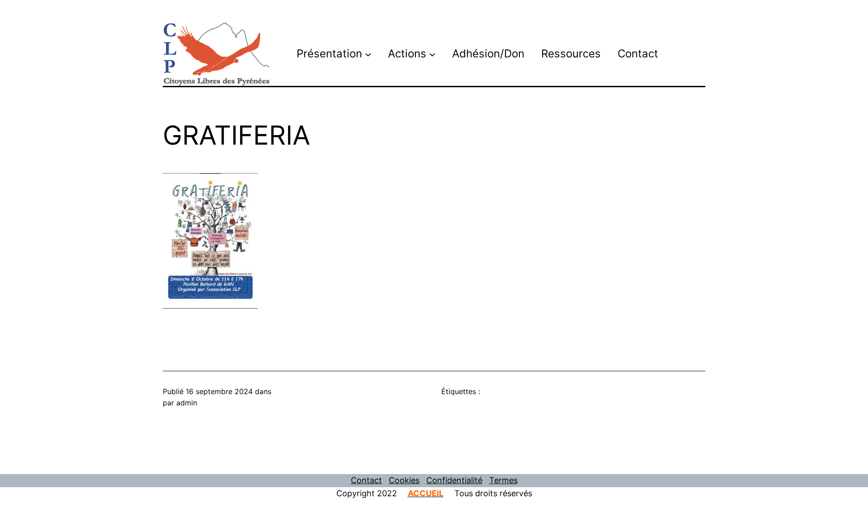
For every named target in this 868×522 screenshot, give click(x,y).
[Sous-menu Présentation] (368, 54)
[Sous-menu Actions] (432, 54)
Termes (503, 480)
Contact (366, 480)
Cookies (404, 480)
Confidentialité (454, 480)
